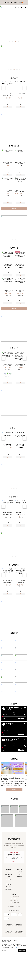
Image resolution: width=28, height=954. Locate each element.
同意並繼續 (22, 950)
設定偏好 (4, 950)
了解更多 (16, 947)
